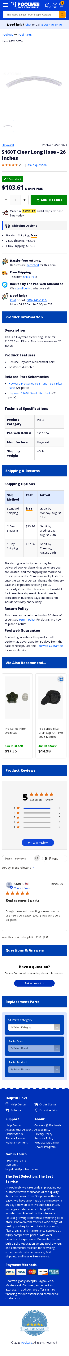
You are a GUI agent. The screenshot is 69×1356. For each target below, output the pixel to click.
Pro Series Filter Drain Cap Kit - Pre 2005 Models (50, 732)
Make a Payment (17, 1142)
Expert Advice (48, 1110)
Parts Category (21, 1020)
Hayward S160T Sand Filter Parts (30, 393)
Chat (28, 24)
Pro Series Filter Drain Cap (15, 730)
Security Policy (43, 1138)
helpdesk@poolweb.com (22, 1169)
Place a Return (15, 1138)
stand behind (23, 288)
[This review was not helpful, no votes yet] (44, 937)
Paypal (41, 1281)
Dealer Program (45, 1147)
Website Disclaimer (47, 1142)
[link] (49, 200)
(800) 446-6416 (51, 24)
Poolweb (7, 34)
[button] (48, 5)
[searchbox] (17, 858)
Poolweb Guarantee (50, 646)
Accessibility (42, 1129)
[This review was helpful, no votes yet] (37, 937)
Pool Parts (25, 34)
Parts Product (17, 1062)
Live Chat (12, 1164)
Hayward (8, 145)
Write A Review (38, 842)
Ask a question (37, 165)
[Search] (62, 14)
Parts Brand (16, 1041)
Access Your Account (19, 1129)
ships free (29, 277)
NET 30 (50, 1289)
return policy (27, 619)
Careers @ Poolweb (47, 1125)
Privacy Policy (43, 1134)
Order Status (48, 1104)
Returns (16, 1110)
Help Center (19, 1104)
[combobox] (34, 14)
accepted (33, 265)
